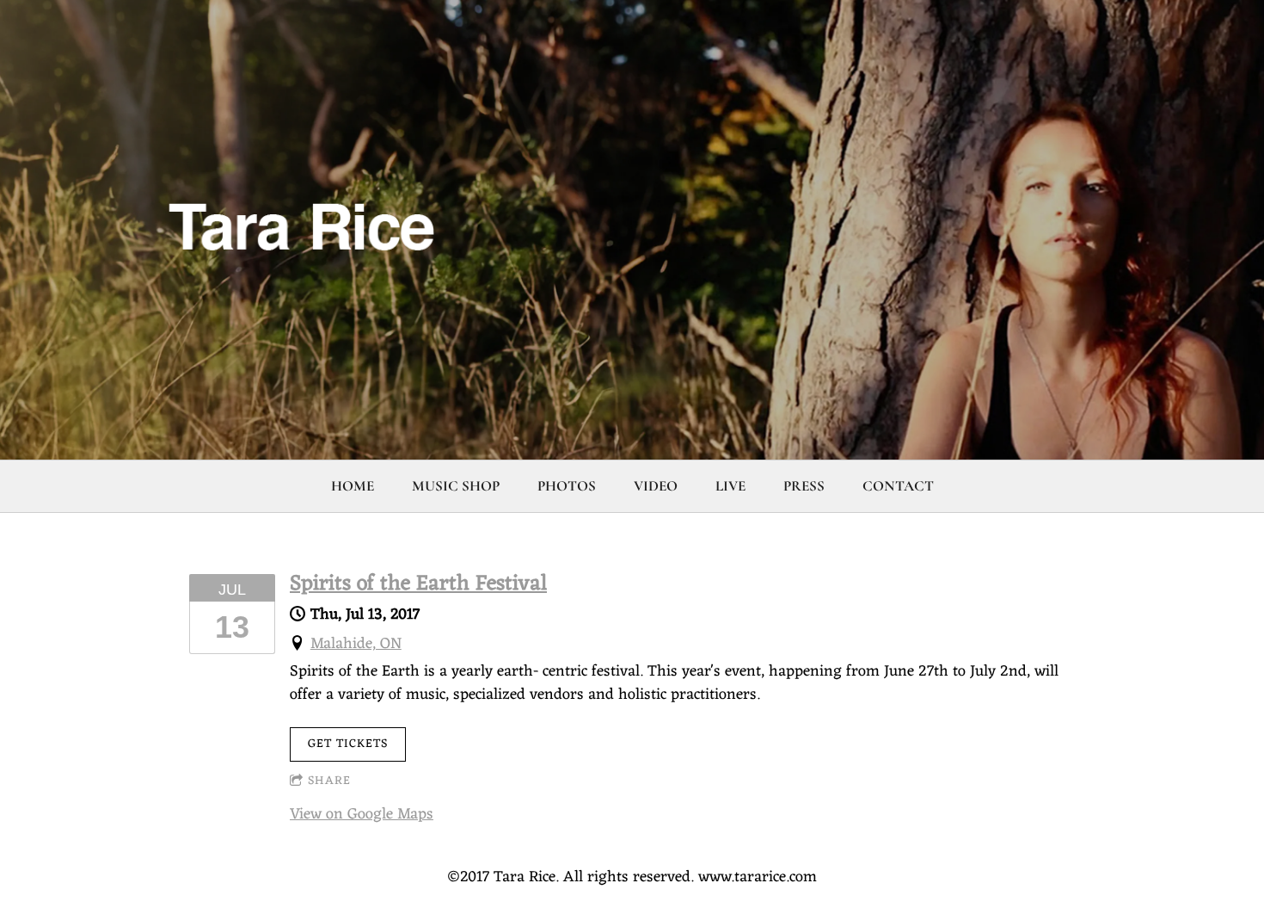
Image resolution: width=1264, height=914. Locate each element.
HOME (352, 486)
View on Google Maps (361, 814)
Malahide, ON (356, 644)
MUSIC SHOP (456, 486)
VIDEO (656, 486)
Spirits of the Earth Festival (418, 584)
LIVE (730, 486)
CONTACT (898, 486)
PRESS (804, 486)
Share (329, 781)
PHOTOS (566, 486)
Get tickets (348, 744)
